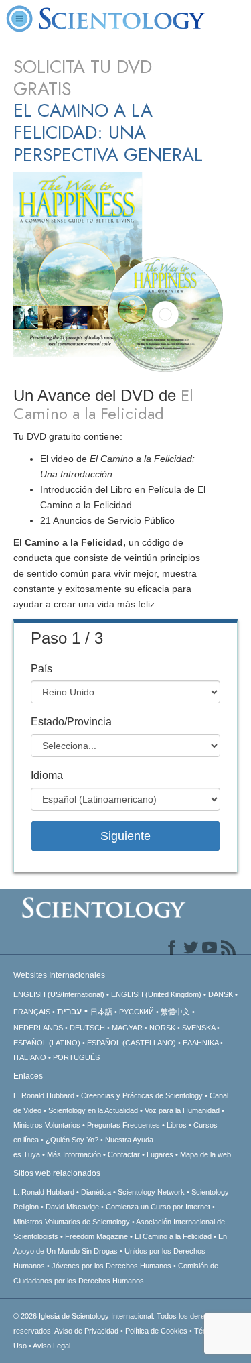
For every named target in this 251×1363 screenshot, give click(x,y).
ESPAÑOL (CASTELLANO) (131, 1043)
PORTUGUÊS (76, 1057)
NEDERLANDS (38, 1028)
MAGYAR (127, 1028)
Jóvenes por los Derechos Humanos (111, 1266)
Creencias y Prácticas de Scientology (142, 1095)
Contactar (124, 1154)
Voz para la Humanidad (182, 1110)
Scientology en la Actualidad (93, 1110)
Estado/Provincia (71, 721)
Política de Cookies (156, 1331)
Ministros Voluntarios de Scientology (71, 1222)
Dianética (96, 1192)
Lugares (160, 1154)
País (41, 668)
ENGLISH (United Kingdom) (156, 994)
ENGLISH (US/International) (58, 994)
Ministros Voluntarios (46, 1125)
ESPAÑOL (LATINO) (46, 1043)
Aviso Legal (51, 1346)
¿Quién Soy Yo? (72, 1140)
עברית (69, 1011)
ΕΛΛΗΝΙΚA (200, 1043)
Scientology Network (151, 1192)
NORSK (162, 1028)
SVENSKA (198, 1028)
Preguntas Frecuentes (123, 1125)
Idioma (47, 775)
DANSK (220, 994)
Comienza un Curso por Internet (158, 1207)
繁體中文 (175, 1012)
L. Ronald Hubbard (43, 1095)
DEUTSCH (87, 1028)
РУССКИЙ (136, 1012)
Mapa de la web (205, 1154)
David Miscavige (72, 1207)
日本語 (101, 1012)
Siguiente (125, 836)
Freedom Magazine (96, 1236)
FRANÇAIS (31, 1012)
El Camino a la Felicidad (173, 1236)
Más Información (74, 1154)
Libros (177, 1125)
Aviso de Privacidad (86, 1331)
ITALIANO (29, 1057)
